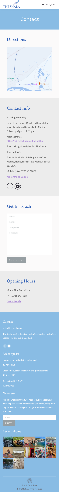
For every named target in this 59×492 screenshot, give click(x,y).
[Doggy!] (18, 463)
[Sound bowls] (18, 442)
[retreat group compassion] (51, 452)
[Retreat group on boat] (40, 452)
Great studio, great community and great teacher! (25, 370)
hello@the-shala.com (12, 328)
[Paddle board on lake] (8, 463)
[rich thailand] (29, 452)
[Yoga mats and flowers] (51, 442)
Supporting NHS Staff (13, 381)
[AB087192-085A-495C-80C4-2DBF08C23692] (29, 442)
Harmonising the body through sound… (20, 360)
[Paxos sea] (40, 442)
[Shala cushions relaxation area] (18, 452)
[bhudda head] (8, 442)
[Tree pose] (8, 452)
